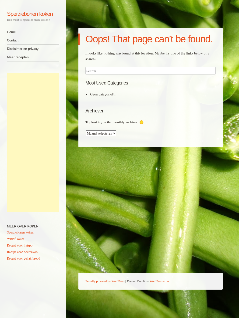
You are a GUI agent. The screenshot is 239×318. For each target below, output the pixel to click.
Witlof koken (16, 239)
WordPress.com (159, 281)
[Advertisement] (33, 142)
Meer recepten (18, 57)
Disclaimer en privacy (23, 49)
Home (11, 32)
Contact (12, 40)
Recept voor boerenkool (23, 252)
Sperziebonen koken (30, 14)
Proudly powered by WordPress (105, 281)
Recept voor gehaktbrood (23, 258)
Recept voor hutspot (20, 245)
